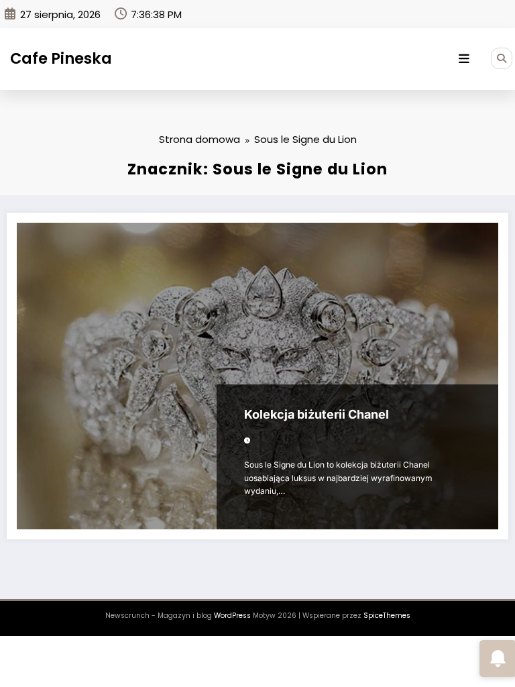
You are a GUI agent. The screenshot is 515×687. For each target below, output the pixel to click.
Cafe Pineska (61, 58)
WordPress (232, 616)
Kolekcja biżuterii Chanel (316, 414)
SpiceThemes (386, 616)
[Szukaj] (501, 58)
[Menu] (464, 59)
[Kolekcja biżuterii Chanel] (257, 376)
